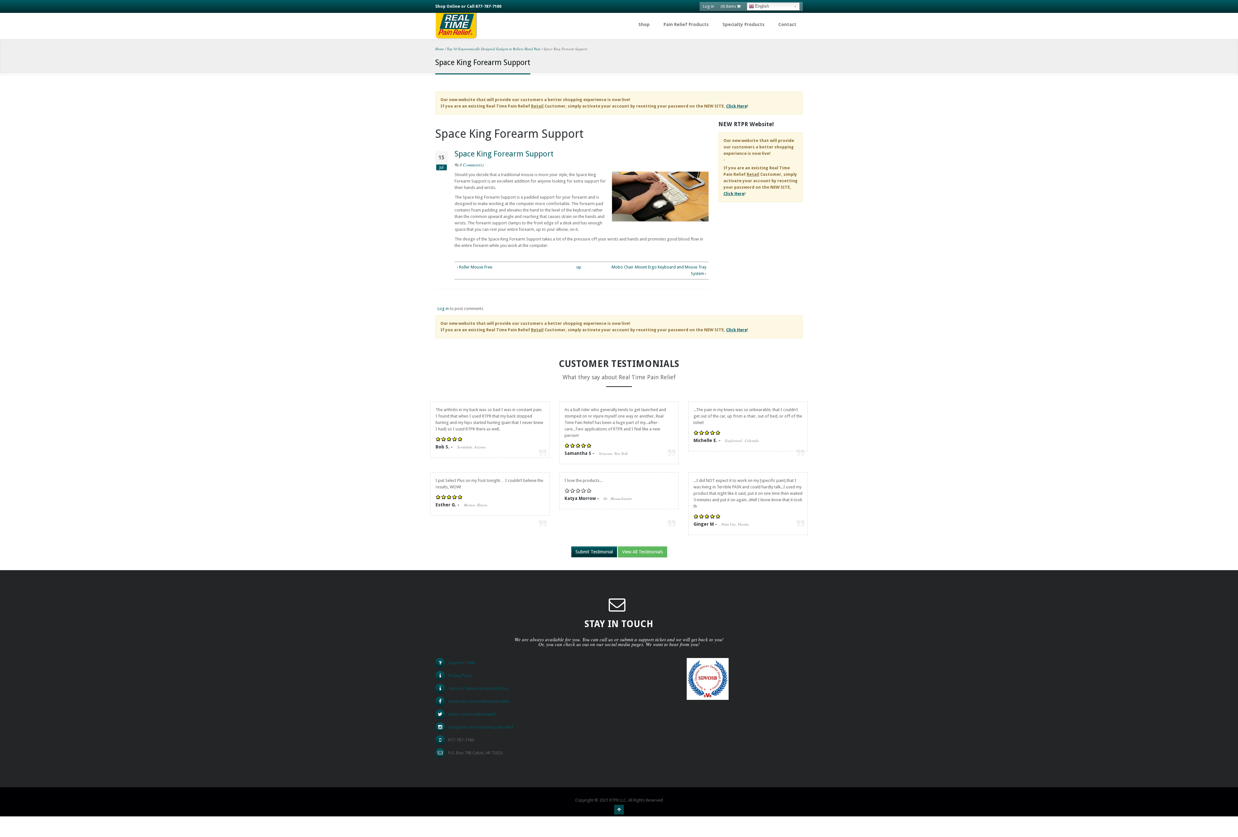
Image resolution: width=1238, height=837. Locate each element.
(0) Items (729, 6)
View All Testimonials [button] (642, 551)
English (762, 6)
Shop (644, 24)
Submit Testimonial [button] (594, 551)
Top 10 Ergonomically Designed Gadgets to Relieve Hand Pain (494, 48)
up (578, 267)
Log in (708, 6)
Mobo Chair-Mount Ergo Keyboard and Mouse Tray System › (659, 270)
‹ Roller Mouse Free (474, 267)
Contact (787, 24)
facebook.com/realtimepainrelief (478, 701)
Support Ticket (461, 662)
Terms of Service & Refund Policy (478, 688)
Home (439, 48)
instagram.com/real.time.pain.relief (480, 727)
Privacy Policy (460, 675)
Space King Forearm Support (504, 153)
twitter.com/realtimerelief (472, 714)
